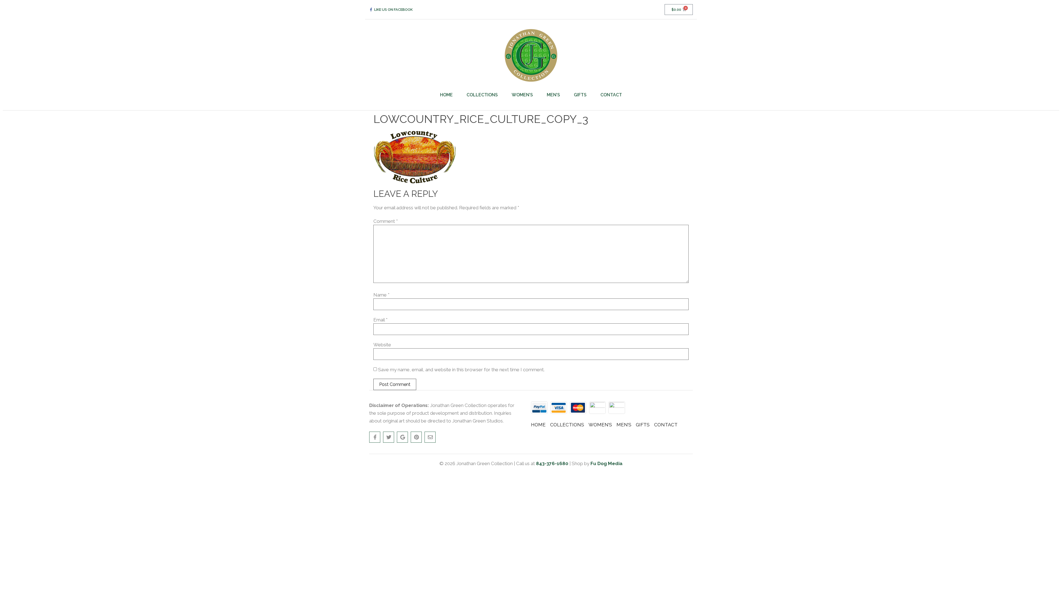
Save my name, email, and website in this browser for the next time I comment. (461, 369)
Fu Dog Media (606, 463)
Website (382, 344)
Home (446, 94)
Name (381, 295)
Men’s (553, 94)
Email (380, 320)
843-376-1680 (552, 463)
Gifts (580, 94)
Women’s (522, 94)
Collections (482, 94)
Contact (611, 94)
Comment (385, 221)
